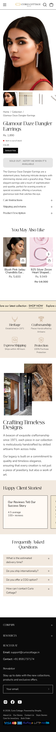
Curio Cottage (17, 710)
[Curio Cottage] (28, 5)
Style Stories (41, 715)
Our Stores (18, 715)
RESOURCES (10, 636)
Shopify (38, 710)
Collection (17, 111)
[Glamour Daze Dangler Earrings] (10, 99)
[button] (44, 5)
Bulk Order (25, 718)
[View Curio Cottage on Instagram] (5, 702)
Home (6, 111)
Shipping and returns (14, 207)
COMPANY (9, 625)
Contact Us (29, 715)
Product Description (14, 213)
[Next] (48, 254)
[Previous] (7, 254)
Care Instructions (12, 200)
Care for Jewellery (11, 718)
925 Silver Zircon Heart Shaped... (41, 271)
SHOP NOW (43, 306)
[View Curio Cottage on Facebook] (12, 702)
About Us (7, 715)
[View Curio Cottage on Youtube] (19, 702)
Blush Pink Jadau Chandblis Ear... (15, 271)
